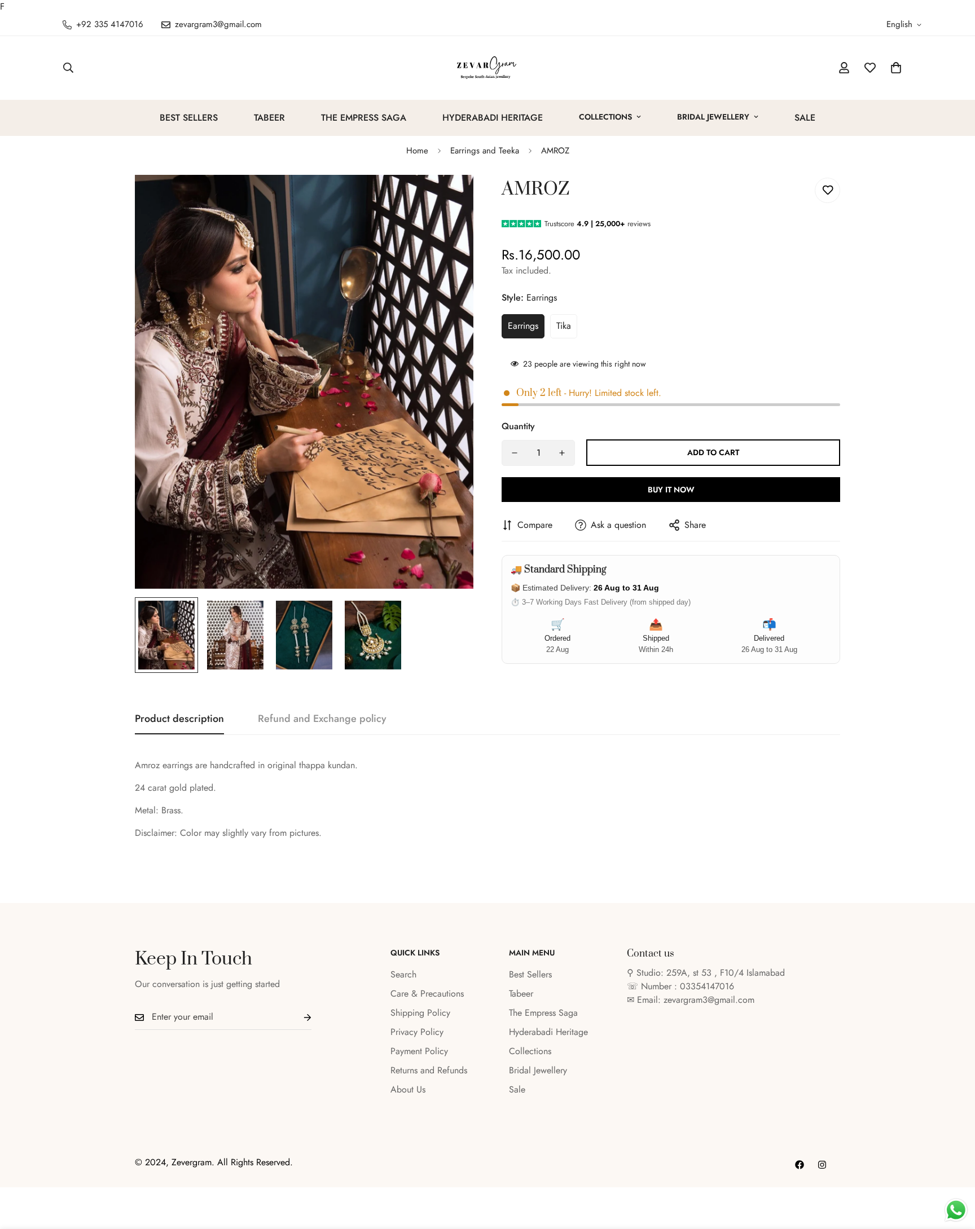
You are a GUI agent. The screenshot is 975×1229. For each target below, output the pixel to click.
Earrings (523, 325)
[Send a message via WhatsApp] (956, 1210)
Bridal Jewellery (713, 116)
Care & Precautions (427, 993)
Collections (605, 116)
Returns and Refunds (428, 1070)
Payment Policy (419, 1051)
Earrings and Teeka (484, 150)
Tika (563, 325)
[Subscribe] (298, 1017)
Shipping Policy (420, 1012)
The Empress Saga (363, 117)
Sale (804, 117)
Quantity (518, 426)
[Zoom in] (449, 199)
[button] (896, 68)
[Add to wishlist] (827, 190)
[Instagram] (822, 1164)
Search (403, 974)
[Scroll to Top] (953, 1167)
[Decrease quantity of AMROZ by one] (514, 452)
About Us (407, 1089)
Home (417, 150)
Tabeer (269, 117)
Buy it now (671, 489)
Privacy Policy (416, 1031)
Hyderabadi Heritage (492, 117)
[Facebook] (799, 1164)
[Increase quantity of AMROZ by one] (562, 452)
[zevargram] (487, 68)
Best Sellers (189, 117)
